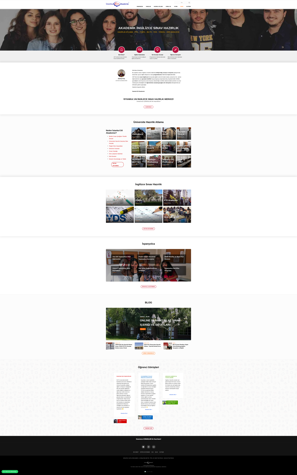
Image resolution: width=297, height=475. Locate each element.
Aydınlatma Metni (144, 458)
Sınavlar (148, 6)
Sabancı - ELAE (145, 316)
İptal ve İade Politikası (156, 458)
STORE (176, 6)
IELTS (174, 343)
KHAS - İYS (117, 343)
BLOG (182, 6)
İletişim (161, 452)
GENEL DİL (168, 6)
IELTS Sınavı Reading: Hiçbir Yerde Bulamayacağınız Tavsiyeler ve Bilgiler (180, 346)
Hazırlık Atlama (158, 6)
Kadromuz (148, 107)
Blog (156, 452)
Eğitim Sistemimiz (148, 228)
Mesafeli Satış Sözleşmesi (131, 458)
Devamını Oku (124, 413)
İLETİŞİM (188, 6)
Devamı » (143, 329)
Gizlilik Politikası (169, 458)
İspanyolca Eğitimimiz (148, 286)
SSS (152, 452)
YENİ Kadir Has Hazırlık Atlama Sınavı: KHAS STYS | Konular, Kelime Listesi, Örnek (123, 346)
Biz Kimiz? (136, 452)
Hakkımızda (140, 6)
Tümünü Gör (148, 428)
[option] (148, 30)
